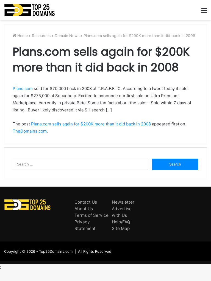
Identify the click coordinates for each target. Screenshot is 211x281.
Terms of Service (91, 215)
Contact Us (85, 202)
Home (22, 35)
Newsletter (123, 202)
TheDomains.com (30, 131)
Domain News (67, 35)
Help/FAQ (121, 221)
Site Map (121, 228)
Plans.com (23, 88)
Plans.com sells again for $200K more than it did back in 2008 (91, 124)
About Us (83, 208)
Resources (41, 35)
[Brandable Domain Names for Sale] (29, 10)
